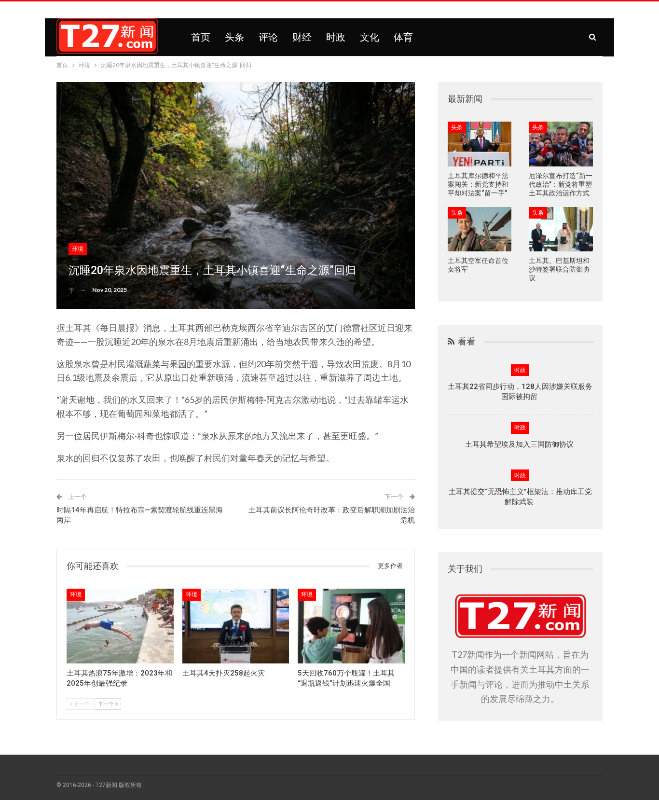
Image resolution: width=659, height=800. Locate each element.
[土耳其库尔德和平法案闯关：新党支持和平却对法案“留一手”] (480, 144)
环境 (77, 249)
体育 (403, 37)
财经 (302, 37)
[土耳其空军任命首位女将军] (480, 229)
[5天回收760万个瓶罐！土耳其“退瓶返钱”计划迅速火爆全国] (351, 626)
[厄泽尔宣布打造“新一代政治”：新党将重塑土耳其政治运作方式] (561, 144)
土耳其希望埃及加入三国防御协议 (520, 444)
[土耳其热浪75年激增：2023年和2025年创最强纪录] (120, 626)
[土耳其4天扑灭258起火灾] (235, 626)
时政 (335, 37)
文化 (369, 37)
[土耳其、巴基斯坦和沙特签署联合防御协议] (561, 229)
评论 (268, 37)
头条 (234, 37)
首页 (200, 37)
